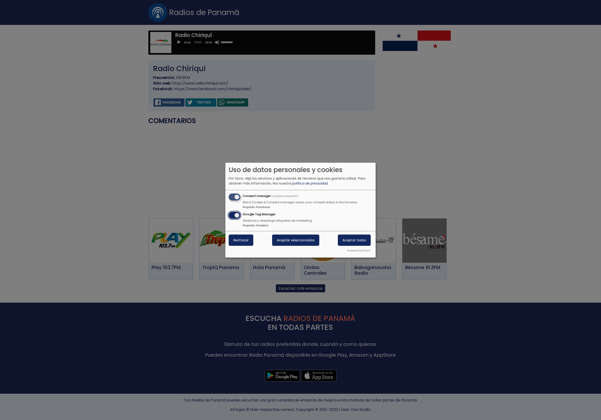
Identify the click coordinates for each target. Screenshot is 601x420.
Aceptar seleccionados (296, 240)
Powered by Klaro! (358, 250)
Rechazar (241, 240)
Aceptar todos (354, 240)
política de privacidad (310, 183)
